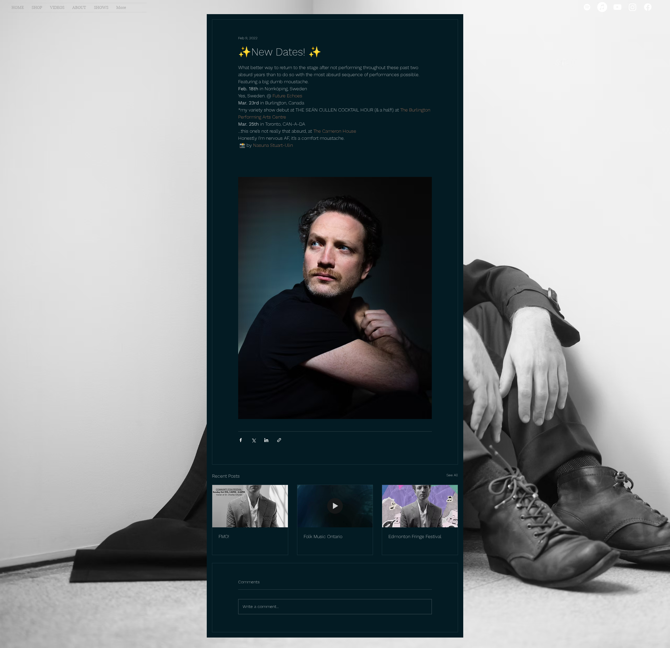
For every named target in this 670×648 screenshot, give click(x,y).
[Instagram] (633, 7)
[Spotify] (587, 7)
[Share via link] (279, 440)
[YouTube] (617, 7)
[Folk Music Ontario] (335, 506)
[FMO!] (250, 506)
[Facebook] (648, 7)
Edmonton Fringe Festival (415, 536)
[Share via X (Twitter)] (253, 440)
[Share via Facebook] (240, 440)
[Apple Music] (602, 7)
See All (452, 475)
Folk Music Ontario (323, 536)
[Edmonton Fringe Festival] (420, 506)
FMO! (224, 536)
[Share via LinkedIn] (266, 440)
